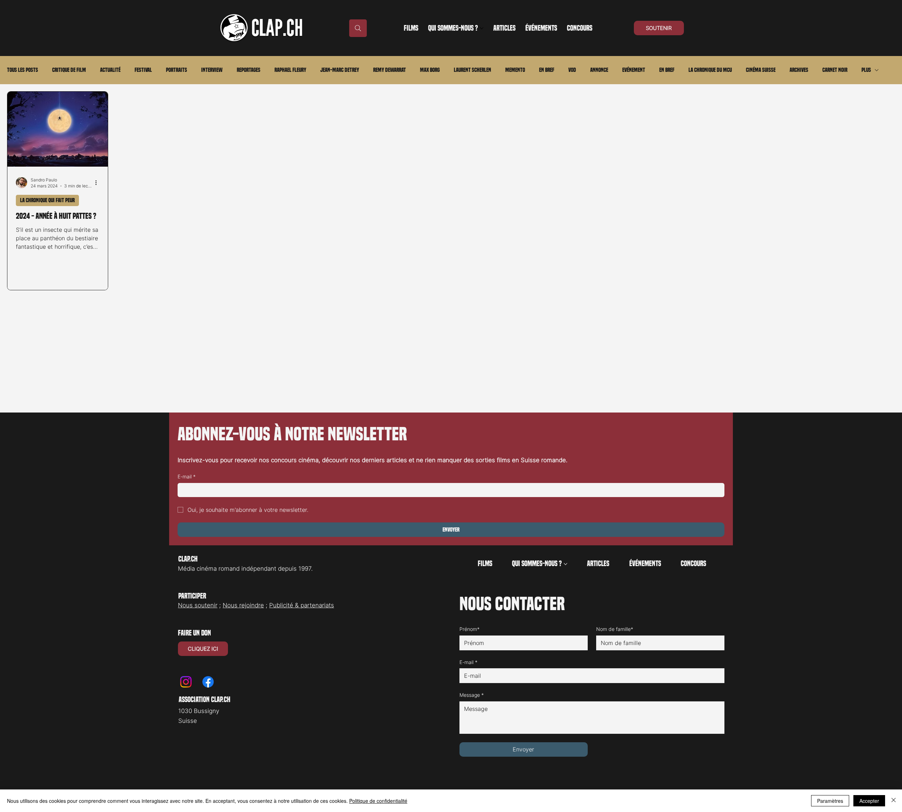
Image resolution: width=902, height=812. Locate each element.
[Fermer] (893, 800)
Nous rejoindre (243, 605)
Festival (143, 70)
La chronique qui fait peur (47, 200)
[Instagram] (185, 681)
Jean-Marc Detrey (339, 70)
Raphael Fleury (290, 70)
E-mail (187, 476)
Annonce (599, 70)
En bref (546, 70)
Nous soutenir (197, 605)
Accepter (869, 800)
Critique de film (69, 70)
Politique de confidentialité (378, 800)
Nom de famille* (614, 629)
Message (471, 695)
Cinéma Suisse (761, 70)
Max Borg (430, 70)
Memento (515, 70)
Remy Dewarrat (389, 70)
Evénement (633, 70)
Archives (799, 70)
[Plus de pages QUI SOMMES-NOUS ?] (481, 28)
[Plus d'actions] (98, 182)
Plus (866, 70)
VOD (572, 70)
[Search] (358, 28)
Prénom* (469, 629)
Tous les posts (22, 70)
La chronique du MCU (710, 70)
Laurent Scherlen (472, 70)
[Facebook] (208, 681)
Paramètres (830, 800)
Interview (212, 70)
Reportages (248, 70)
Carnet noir (834, 70)
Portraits (176, 70)
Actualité (110, 70)
